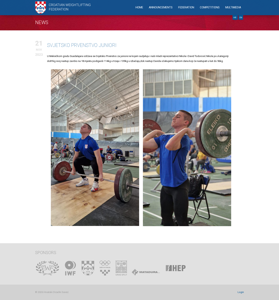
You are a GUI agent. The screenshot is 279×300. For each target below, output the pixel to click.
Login (241, 292)
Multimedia (233, 7)
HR (235, 17)
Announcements (161, 7)
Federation (186, 7)
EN (241, 17)
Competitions (210, 7)
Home (139, 7)
